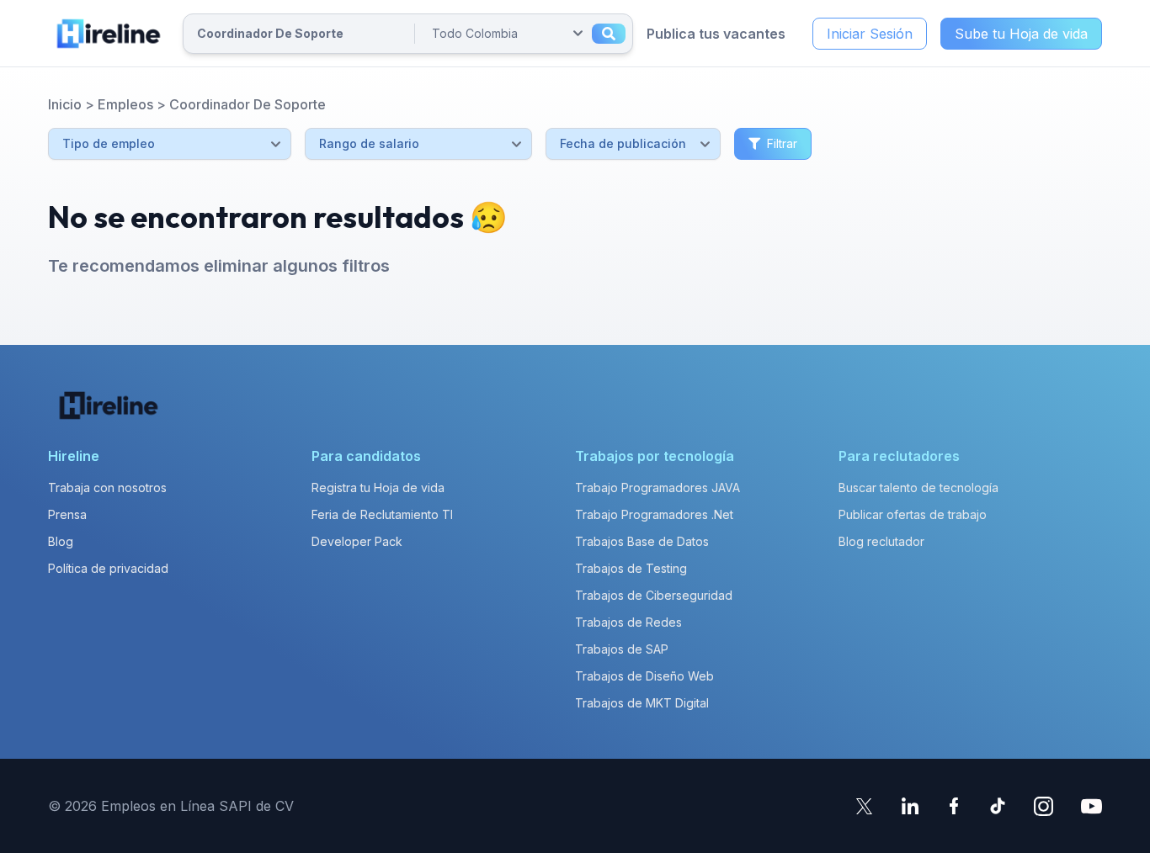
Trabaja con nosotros (107, 487)
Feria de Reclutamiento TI (382, 514)
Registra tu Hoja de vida (378, 487)
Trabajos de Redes (628, 622)
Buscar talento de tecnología (918, 487)
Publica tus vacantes (716, 33)
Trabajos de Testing (631, 568)
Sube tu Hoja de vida (1021, 33)
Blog (60, 541)
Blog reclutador (881, 541)
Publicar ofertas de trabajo (913, 514)
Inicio (65, 104)
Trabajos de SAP (621, 649)
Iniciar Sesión (870, 33)
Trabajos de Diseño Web (644, 676)
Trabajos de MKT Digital (642, 703)
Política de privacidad (108, 568)
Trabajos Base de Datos (642, 541)
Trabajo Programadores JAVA (657, 487)
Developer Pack (356, 541)
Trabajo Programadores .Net (654, 514)
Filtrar (782, 143)
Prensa (67, 514)
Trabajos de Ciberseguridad (653, 595)
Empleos (125, 104)
